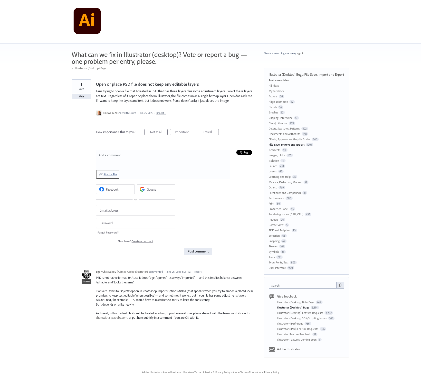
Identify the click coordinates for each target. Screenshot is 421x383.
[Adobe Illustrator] (87, 21)
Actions (273, 96)
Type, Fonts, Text (278, 262)
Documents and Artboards (284, 134)
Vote (81, 96)
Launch (273, 166)
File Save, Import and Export (324, 74)
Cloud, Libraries (278, 123)
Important (184, 132)
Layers (273, 171)
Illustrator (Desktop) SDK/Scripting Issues (302, 318)
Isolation (274, 160)
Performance (276, 198)
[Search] (340, 285)
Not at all (159, 132)
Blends (273, 107)
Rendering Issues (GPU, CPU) (286, 214)
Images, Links (277, 155)
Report (197, 271)
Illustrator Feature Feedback (294, 334)
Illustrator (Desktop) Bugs (286, 74)
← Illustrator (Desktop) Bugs (89, 68)
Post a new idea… (280, 80)
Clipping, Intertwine (281, 118)
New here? (135, 241)
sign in (300, 53)
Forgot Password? (108, 232)
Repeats (273, 219)
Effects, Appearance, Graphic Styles (289, 139)
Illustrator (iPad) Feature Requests (298, 329)
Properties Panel (278, 209)
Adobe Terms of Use (243, 372)
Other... (273, 187)
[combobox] (304, 285)
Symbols (274, 251)
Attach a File (110, 174)
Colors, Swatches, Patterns (284, 128)
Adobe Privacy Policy (267, 372)
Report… (161, 113)
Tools (272, 257)
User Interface (277, 268)
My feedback (276, 91)
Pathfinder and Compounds (285, 193)
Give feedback (287, 296)
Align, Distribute (278, 101)
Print (271, 203)
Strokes (273, 246)
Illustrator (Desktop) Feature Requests (300, 313)
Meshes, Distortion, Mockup (285, 182)
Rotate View (276, 225)
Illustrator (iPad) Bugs (290, 323)
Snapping (274, 241)
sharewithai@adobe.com (111, 317)
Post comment (198, 251)
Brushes (273, 112)
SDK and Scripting (279, 230)
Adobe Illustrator (288, 349)
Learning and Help (280, 176)
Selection (274, 235)
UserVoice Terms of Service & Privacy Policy (206, 372)
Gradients (274, 150)
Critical (211, 132)
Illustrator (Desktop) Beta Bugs (296, 302)
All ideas (274, 85)
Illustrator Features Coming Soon (297, 339)
